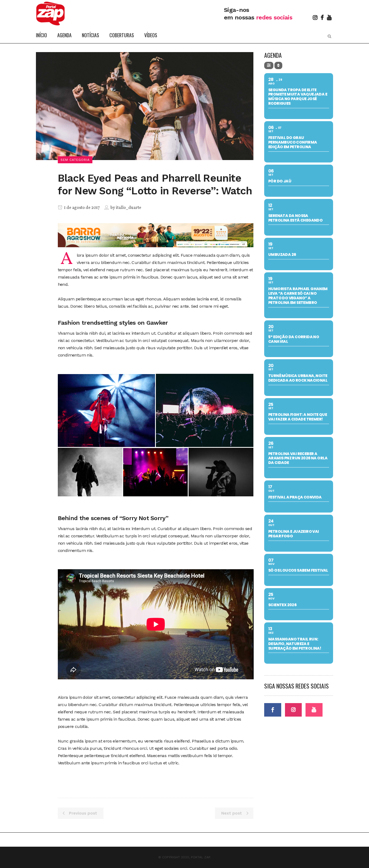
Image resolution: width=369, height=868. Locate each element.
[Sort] (278, 65)
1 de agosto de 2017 (81, 208)
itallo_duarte (128, 208)
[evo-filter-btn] (268, 65)
